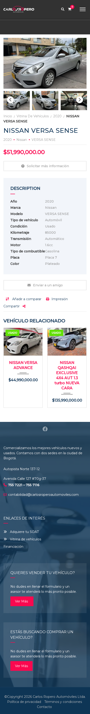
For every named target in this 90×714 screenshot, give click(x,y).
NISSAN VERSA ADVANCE (23, 365)
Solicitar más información (48, 166)
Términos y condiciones (63, 702)
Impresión (59, 299)
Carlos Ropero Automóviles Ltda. (59, 697)
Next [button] (79, 99)
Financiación (13, 547)
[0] (70, 9)
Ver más (22, 601)
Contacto (44, 707)
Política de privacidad (24, 702)
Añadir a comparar (26, 299)
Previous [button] (10, 99)
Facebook (45, 429)
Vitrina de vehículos (25, 539)
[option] (45, 63)
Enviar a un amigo (48, 285)
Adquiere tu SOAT (24, 532)
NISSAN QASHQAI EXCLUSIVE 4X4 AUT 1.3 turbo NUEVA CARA (66, 375)
